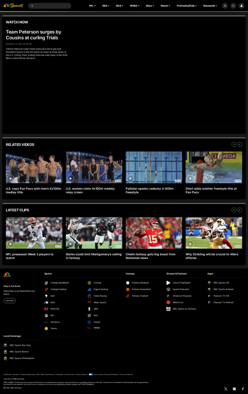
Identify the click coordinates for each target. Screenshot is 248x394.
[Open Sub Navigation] (95, 6)
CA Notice (114, 374)
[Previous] (234, 144)
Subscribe (9, 300)
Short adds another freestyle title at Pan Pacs (211, 190)
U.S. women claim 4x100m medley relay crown (90, 190)
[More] (225, 6)
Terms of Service (126, 374)
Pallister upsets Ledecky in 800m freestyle (150, 190)
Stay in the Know (11, 286)
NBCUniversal (19, 379)
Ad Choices (69, 374)
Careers (16, 374)
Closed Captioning (28, 374)
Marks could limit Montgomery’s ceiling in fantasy (94, 256)
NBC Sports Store (47, 374)
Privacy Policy (81, 374)
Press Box (59, 374)
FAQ (37, 374)
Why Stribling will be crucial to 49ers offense (212, 256)
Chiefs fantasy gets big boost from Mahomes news (150, 256)
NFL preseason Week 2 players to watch (29, 256)
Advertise (7, 374)
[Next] (239, 144)
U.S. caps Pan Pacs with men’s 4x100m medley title (33, 190)
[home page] (13, 6)
